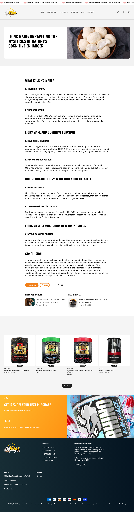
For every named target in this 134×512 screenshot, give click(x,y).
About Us (74, 12)
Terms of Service (50, 457)
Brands (64, 12)
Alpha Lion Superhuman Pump (46, 370)
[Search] (118, 12)
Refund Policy (49, 451)
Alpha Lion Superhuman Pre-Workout (16, 370)
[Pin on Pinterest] (55, 285)
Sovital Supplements (19, 504)
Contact (91, 12)
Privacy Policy (49, 448)
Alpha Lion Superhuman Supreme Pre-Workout (80, 371)
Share (46, 285)
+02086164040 (10, 480)
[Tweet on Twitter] (58, 285)
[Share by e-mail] (62, 285)
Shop (42, 12)
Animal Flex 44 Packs (106, 370)
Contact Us (48, 460)
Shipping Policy (49, 454)
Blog (82, 12)
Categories (51, 12)
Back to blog (32, 285)
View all (66, 386)
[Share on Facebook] (52, 285)
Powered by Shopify (120, 504)
